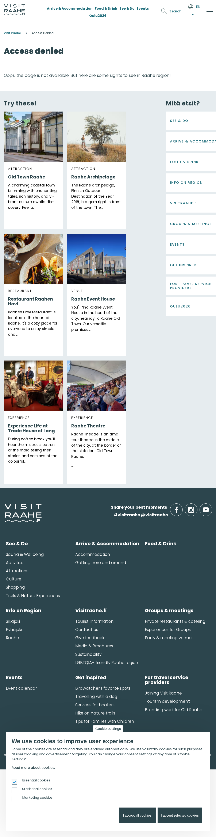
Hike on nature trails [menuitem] (95, 713)
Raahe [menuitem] (12, 638)
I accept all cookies (137, 815)
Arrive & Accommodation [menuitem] (107, 543)
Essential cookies (36, 780)
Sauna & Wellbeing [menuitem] (25, 554)
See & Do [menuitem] (17, 543)
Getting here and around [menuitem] (100, 563)
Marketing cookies (37, 797)
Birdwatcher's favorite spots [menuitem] (103, 688)
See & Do (127, 8)
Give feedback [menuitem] (89, 638)
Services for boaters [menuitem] (95, 705)
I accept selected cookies (180, 815)
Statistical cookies (37, 788)
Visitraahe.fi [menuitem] (91, 610)
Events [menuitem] (14, 677)
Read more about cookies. (33, 767)
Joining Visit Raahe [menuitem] (163, 693)
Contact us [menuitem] (86, 629)
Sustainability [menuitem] (88, 654)
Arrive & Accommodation (70, 8)
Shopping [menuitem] (15, 587)
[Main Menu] (209, 11)
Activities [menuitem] (14, 563)
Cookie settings (108, 728)
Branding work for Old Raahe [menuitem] (173, 710)
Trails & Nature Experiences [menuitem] (33, 596)
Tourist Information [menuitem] (94, 621)
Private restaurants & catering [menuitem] (175, 621)
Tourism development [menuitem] (167, 701)
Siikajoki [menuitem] (13, 621)
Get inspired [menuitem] (90, 677)
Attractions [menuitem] (17, 571)
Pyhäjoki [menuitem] (14, 629)
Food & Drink (106, 8)
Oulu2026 (98, 15)
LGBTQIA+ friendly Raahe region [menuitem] (106, 662)
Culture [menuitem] (13, 579)
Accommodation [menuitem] (92, 554)
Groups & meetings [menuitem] (169, 610)
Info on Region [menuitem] (23, 610)
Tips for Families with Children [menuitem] (104, 721)
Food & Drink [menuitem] (160, 543)
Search (175, 11)
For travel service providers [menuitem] (166, 680)
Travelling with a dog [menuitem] (96, 696)
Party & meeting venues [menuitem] (169, 638)
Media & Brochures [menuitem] (94, 646)
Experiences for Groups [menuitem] (168, 629)
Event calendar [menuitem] (21, 688)
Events (143, 8)
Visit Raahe (12, 33)
